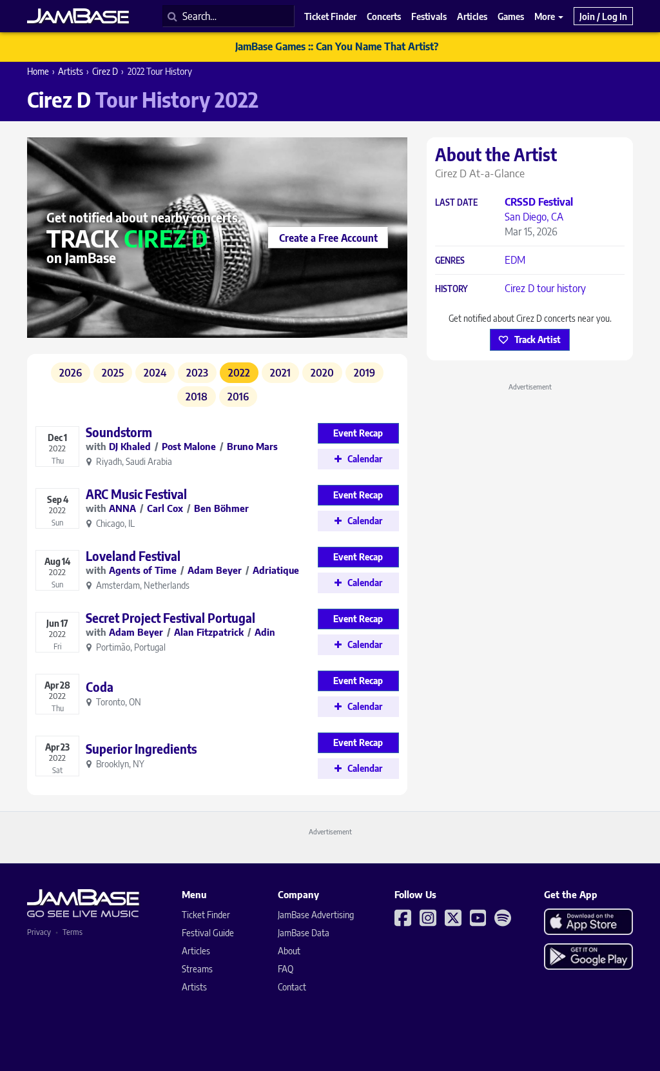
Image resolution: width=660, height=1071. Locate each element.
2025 (113, 372)
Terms (72, 932)
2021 (280, 372)
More (545, 16)
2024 (155, 372)
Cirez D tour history (545, 288)
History (451, 289)
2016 (238, 396)
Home (38, 71)
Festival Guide (208, 932)
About (289, 950)
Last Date (456, 203)
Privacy (39, 932)
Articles (196, 950)
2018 (197, 396)
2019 (364, 372)
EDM (515, 259)
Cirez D (105, 71)
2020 (322, 372)
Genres (450, 261)
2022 (239, 372)
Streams (197, 968)
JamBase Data (303, 932)
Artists (70, 71)
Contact (292, 986)
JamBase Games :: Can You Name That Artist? (336, 46)
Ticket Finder (206, 914)
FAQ (285, 968)
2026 (70, 372)
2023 (197, 372)
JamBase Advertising (316, 914)
